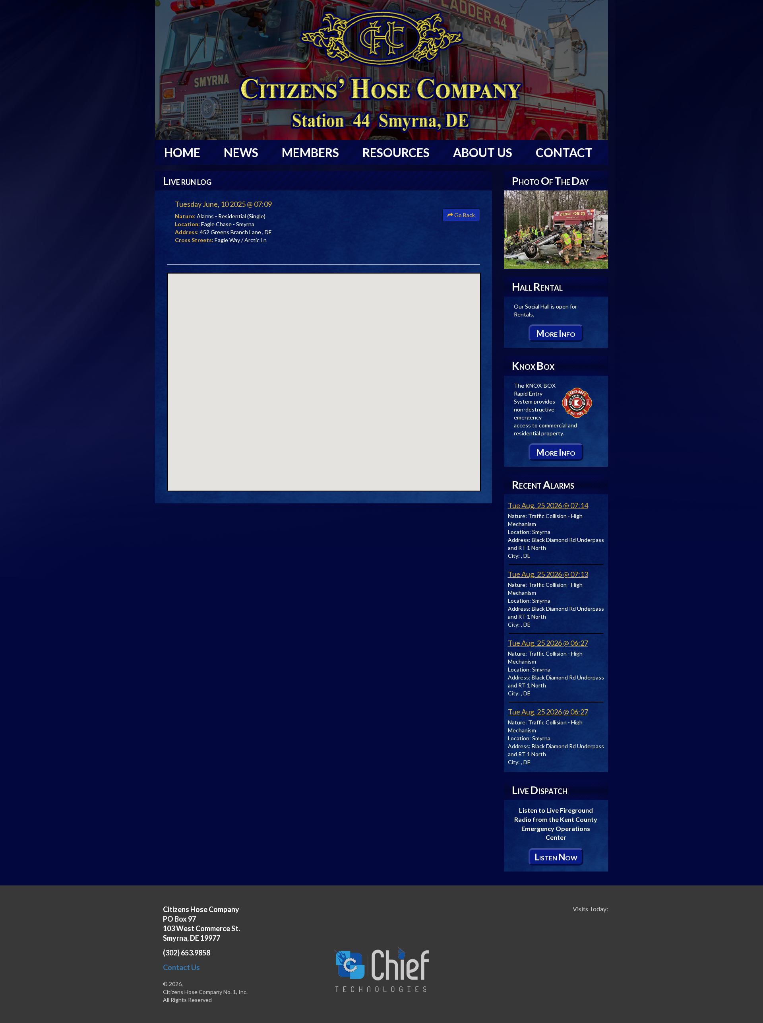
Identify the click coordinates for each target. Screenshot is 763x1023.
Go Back (464, 215)
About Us (482, 152)
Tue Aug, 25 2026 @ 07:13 (548, 574)
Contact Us (181, 967)
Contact (564, 152)
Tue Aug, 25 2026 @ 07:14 (548, 505)
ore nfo (555, 333)
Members (310, 152)
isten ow (555, 857)
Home (182, 152)
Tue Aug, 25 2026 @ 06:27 (548, 643)
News (241, 152)
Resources (396, 152)
